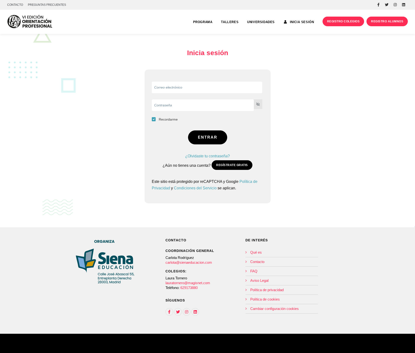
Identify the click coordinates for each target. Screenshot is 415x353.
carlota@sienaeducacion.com (188, 262)
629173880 (189, 288)
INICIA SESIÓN (301, 22)
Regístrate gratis (232, 165)
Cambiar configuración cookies (274, 309)
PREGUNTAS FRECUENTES (47, 4)
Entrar (207, 137)
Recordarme (168, 119)
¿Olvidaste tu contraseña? (207, 156)
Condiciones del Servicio (195, 188)
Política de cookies (265, 299)
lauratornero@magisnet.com (187, 283)
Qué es (256, 252)
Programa (203, 22)
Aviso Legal (259, 280)
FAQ (253, 271)
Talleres (229, 22)
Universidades (261, 22)
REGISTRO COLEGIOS (343, 21)
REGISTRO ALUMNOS (387, 21)
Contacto (257, 262)
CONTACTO (15, 4)
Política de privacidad (267, 290)
